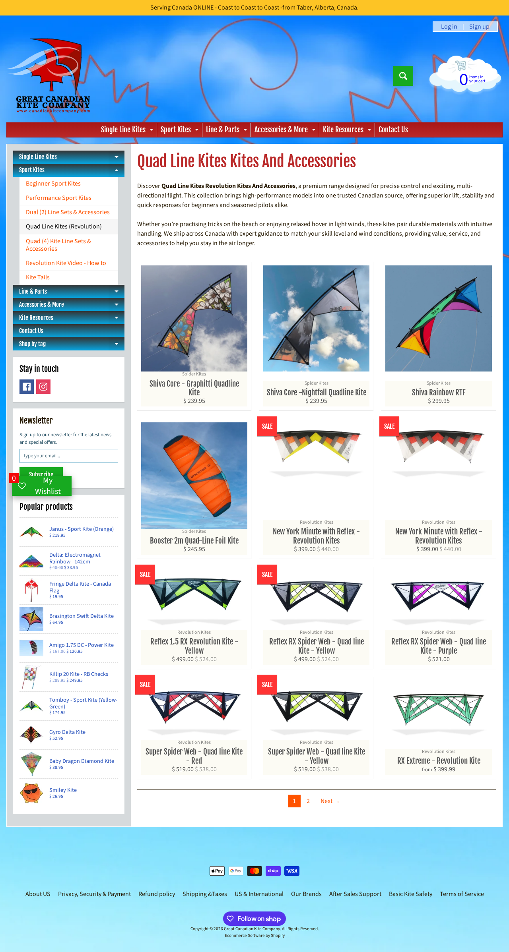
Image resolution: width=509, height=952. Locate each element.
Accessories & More (286, 131)
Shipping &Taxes (205, 894)
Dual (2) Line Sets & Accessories (68, 212)
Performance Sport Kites (58, 197)
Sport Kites (181, 131)
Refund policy (156, 894)
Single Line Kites (128, 131)
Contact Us (393, 129)
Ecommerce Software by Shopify (255, 935)
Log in (449, 26)
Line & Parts (227, 131)
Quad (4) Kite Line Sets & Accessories (58, 245)
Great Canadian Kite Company (252, 929)
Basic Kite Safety (410, 894)
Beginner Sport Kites (53, 183)
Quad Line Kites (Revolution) (64, 226)
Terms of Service (462, 894)
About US (38, 894)
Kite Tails (38, 277)
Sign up (479, 26)
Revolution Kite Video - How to (66, 263)
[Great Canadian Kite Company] (53, 75)
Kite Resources (348, 131)
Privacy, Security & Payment (94, 894)
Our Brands (306, 894)
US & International (259, 894)
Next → (330, 801)
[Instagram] (43, 386)
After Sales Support (355, 894)
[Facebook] (26, 386)
